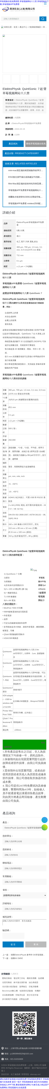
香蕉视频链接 (27, 1082)
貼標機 (41, 978)
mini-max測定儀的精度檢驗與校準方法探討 (25, 170)
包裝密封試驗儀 (26, 991)
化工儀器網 (15, 1074)
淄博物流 (23, 986)
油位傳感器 (33, 982)
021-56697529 (45, 820)
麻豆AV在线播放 (41, 1082)
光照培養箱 (7, 982)
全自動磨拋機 (8, 995)
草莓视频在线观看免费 (17, 1079)
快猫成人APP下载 (7, 1085)
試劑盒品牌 (24, 999)
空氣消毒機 (33, 986)
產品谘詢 (13, 144)
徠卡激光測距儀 (20, 982)
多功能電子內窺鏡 (9, 999)
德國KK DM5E (17, 958)
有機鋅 (37, 991)
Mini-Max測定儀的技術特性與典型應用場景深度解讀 (25, 183)
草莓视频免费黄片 (34, 1079)
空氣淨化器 (20, 995)
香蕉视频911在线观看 (17, 1087)
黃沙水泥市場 (32, 995)
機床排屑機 (31, 978)
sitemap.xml (35, 1074)
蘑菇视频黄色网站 (23, 1085)
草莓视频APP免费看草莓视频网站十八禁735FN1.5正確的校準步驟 (25, 190)
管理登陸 (25, 1074)
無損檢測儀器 (35, 27)
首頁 (15, 27)
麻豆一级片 (17, 1082)
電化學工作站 (19, 978)
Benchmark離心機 (10, 991)
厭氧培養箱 (7, 978)
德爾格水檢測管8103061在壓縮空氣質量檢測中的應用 (25, 197)
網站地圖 (4, 1079)
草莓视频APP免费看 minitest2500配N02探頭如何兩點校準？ (25, 203)
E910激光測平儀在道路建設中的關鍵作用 (25, 177)
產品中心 (23, 27)
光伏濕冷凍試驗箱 (9, 986)
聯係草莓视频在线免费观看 (36, 145)
